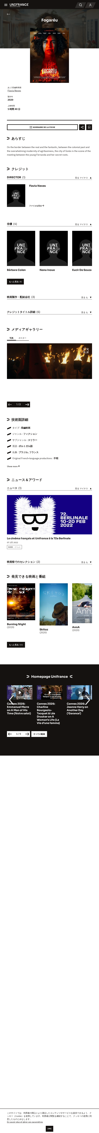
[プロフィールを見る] (90, 5)
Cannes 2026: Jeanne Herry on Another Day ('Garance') (47, 708)
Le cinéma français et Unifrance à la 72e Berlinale (39, 538)
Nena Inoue (47, 270)
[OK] (49, 1128)
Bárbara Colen (16, 270)
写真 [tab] (11, 338)
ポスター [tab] (22, 338)
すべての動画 (39, 734)
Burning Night (16, 624)
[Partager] (82, 127)
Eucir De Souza (82, 270)
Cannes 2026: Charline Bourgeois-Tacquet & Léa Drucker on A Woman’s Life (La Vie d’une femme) (18, 713)
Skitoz (44, 629)
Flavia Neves (14, 90)
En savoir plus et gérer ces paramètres (25, 1122)
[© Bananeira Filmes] (49, 361)
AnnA (76, 627)
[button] (86, 351)
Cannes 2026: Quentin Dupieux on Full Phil (78, 707)
